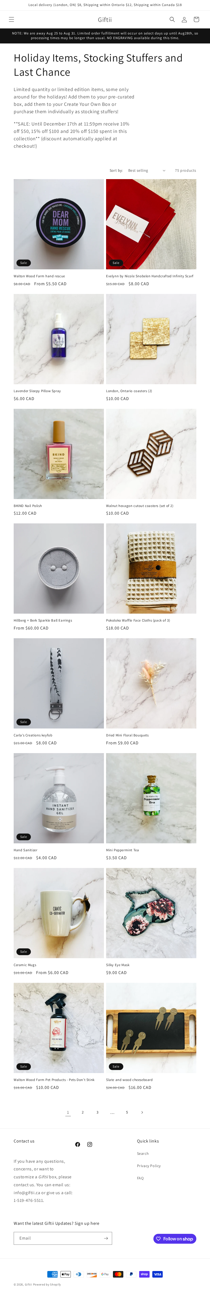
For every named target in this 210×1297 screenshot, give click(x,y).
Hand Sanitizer (25, 850)
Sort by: (116, 170)
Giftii (28, 1284)
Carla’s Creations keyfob (33, 735)
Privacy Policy (149, 1165)
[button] (11, 19)
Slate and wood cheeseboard (129, 1080)
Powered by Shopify (47, 1284)
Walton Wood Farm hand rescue (39, 276)
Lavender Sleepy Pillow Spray (37, 391)
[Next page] (142, 1112)
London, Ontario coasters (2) (129, 391)
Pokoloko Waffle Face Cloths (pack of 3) (138, 620)
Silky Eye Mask (117, 965)
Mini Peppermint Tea (122, 850)
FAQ (140, 1178)
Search (143, 1153)
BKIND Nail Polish (28, 506)
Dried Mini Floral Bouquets (127, 735)
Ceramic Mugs (25, 965)
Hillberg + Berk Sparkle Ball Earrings (43, 620)
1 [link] (68, 1112)
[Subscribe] (106, 1238)
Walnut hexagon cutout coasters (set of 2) (140, 506)
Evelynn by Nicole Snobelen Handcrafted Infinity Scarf (150, 276)
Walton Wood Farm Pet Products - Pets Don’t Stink (54, 1080)
